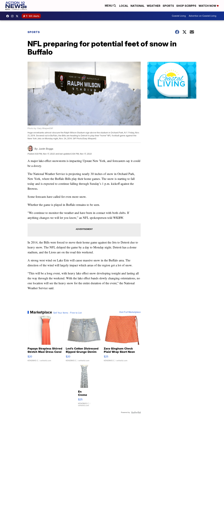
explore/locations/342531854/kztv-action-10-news (13, 16)
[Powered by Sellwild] (136, 412)
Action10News (18, 16)
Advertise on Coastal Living (202, 16)
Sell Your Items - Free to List (67, 313)
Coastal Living (179, 16)
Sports (168, 5)
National (137, 5)
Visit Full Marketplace (130, 312)
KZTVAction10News (8, 16)
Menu (109, 5)
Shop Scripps (186, 5)
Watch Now (208, 5)
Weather (153, 5)
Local (123, 5)
